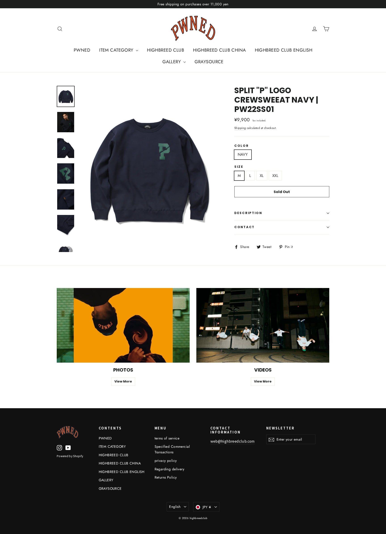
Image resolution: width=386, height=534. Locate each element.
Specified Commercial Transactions (172, 449)
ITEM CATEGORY (117, 50)
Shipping (240, 128)
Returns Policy (166, 477)
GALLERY (172, 62)
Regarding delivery (170, 469)
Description (248, 213)
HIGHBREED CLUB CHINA (219, 50)
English (174, 506)
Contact (244, 227)
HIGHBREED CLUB (165, 50)
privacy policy (166, 460)
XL (262, 175)
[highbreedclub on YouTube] (68, 447)
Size (238, 167)
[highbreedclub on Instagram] (59, 447)
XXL (275, 175)
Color (241, 146)
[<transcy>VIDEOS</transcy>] (262, 325)
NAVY (243, 154)
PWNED (82, 50)
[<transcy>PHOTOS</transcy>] (123, 325)
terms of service (167, 438)
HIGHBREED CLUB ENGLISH (283, 50)
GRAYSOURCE (209, 62)
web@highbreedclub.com (232, 441)
